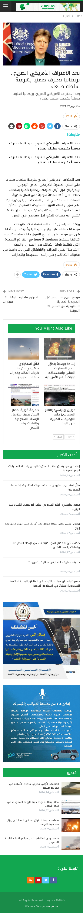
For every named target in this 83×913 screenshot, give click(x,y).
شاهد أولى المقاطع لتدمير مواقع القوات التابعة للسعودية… (32, 840)
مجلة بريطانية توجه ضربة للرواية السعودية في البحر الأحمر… (33, 804)
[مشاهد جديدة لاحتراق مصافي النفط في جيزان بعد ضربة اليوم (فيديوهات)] (71, 825)
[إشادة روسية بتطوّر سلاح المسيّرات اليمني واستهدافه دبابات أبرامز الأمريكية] (59, 349)
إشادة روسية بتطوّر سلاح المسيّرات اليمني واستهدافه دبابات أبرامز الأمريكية (44, 468)
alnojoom (52, 906)
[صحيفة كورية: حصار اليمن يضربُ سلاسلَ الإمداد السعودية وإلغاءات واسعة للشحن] (23, 395)
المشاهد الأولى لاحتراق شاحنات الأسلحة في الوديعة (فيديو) (34, 786)
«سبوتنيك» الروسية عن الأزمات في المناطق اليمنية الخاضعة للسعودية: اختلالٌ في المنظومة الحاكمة (45, 583)
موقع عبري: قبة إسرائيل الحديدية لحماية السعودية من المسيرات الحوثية (63, 304)
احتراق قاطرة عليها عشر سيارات (20, 299)
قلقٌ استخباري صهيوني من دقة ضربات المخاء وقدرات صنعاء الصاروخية (45, 487)
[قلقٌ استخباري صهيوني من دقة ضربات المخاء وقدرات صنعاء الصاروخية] (23, 349)
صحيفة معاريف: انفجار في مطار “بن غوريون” (54, 562)
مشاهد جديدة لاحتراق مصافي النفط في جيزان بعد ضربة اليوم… (33, 822)
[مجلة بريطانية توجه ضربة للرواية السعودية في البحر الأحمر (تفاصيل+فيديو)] (71, 807)
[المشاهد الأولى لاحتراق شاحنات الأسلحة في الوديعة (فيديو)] (71, 789)
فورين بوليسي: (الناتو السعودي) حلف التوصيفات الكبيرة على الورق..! (44, 507)
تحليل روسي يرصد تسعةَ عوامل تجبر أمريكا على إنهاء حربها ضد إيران (42, 526)
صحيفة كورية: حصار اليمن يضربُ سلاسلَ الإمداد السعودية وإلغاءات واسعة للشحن (46, 545)
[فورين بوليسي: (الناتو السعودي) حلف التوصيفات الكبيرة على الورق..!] (59, 395)
